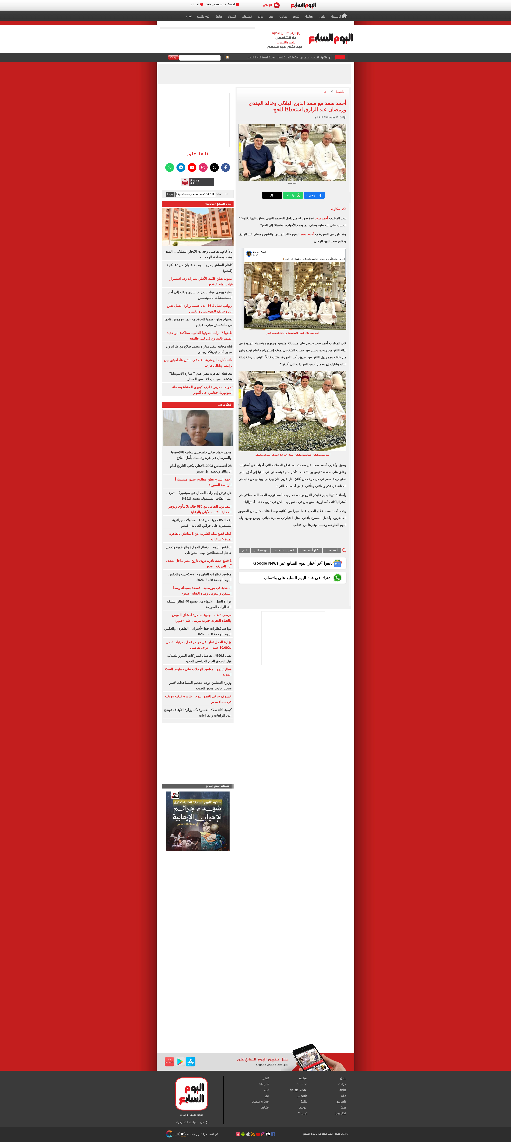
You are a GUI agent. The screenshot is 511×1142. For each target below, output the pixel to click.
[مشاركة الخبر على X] (272, 195)
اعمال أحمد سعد (284, 550)
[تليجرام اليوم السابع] (180, 167)
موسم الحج (260, 550)
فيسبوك (311, 195)
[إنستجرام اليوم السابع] (203, 167)
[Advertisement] (255, 1012)
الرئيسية (340, 92)
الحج (244, 550)
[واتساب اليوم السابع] (169, 167)
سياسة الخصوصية (186, 1122)
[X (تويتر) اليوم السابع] (214, 167)
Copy (170, 194)
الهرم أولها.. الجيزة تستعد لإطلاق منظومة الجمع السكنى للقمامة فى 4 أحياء (287, 57)
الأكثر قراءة (225, 404)
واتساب (290, 195)
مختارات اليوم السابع (218, 786)
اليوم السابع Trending (219, 203)
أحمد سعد (321, 218)
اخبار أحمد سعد (310, 550)
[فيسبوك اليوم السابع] (225, 167)
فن (324, 92)
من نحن (204, 1122)
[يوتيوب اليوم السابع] (192, 167)
